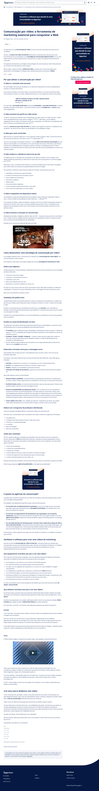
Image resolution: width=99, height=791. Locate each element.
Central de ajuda (71, 778)
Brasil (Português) (76, 785)
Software (37, 778)
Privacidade (6, 775)
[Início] (4, 7)
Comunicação (9, 7)
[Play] (33, 652)
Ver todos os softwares (83, 82)
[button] (33, 237)
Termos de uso (6, 781)
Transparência (6, 778)
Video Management (18, 7)
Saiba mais (29, 756)
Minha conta (70, 775)
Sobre (36, 775)
